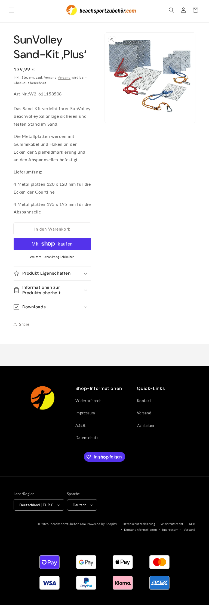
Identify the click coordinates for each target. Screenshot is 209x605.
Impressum (85, 413)
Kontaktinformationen (140, 529)
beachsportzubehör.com (68, 524)
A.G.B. (81, 425)
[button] (11, 10)
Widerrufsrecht (89, 400)
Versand (64, 77)
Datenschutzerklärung (139, 524)
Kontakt (144, 400)
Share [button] (24, 324)
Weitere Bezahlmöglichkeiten (52, 257)
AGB (192, 524)
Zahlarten (145, 425)
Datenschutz (87, 437)
